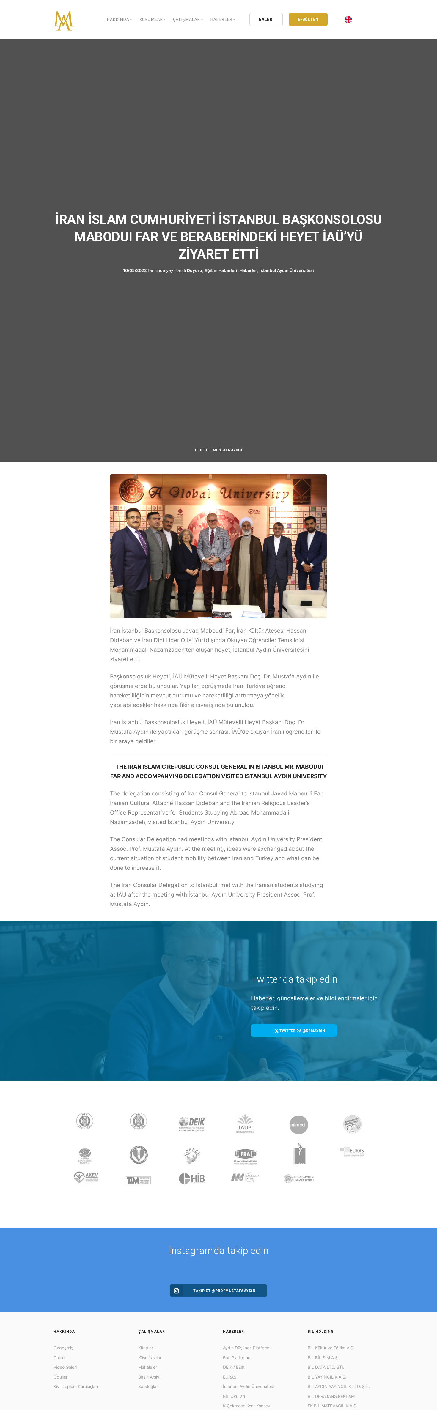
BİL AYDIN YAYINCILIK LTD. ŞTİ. (339, 1386)
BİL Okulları (234, 1396)
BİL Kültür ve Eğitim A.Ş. (331, 1347)
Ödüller (60, 1376)
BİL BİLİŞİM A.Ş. (323, 1357)
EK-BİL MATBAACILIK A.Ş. (332, 1405)
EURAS (229, 1376)
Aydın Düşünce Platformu (247, 1347)
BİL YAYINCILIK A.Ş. (327, 1376)
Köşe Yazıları (150, 1357)
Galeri (59, 1357)
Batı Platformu (236, 1357)
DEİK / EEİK (234, 1367)
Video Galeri (65, 1367)
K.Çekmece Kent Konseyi (247, 1405)
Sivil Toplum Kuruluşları (76, 1386)
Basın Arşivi (149, 1376)
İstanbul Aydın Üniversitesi (287, 269)
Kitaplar (145, 1347)
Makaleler (147, 1367)
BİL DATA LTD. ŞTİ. (326, 1367)
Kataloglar (148, 1386)
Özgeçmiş (63, 1347)
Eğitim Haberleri (221, 269)
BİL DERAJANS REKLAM (331, 1396)
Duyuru (194, 269)
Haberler (248, 269)
